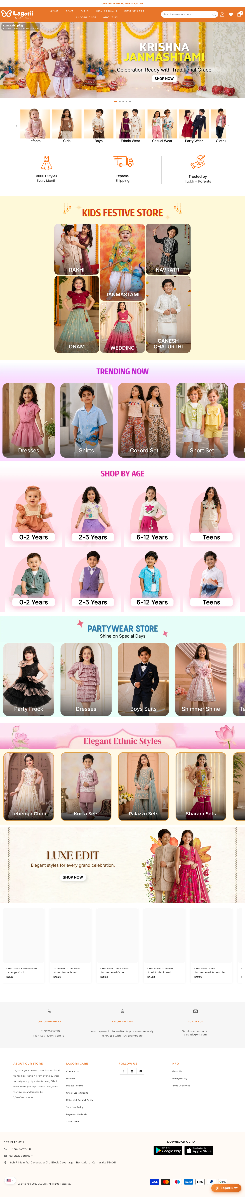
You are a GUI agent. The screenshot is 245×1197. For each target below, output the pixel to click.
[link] (122, 169)
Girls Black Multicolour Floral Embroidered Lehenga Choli (161, 970)
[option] (122, 3)
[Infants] (35, 125)
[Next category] (228, 126)
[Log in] (222, 14)
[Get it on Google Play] (168, 1150)
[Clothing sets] (226, 125)
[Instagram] (132, 1071)
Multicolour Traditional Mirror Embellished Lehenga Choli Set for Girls (70, 970)
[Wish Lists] (231, 14)
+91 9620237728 (20, 1149)
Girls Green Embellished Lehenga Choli (21, 970)
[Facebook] (123, 1071)
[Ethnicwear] (130, 125)
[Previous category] (16, 126)
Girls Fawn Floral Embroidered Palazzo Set (210, 970)
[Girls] (67, 125)
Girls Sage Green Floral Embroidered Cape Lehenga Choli (114, 970)
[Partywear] (194, 125)
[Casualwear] (162, 125)
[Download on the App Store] (198, 1150)
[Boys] (98, 125)
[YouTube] (140, 1071)
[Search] (214, 14)
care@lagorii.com (21, 1155)
